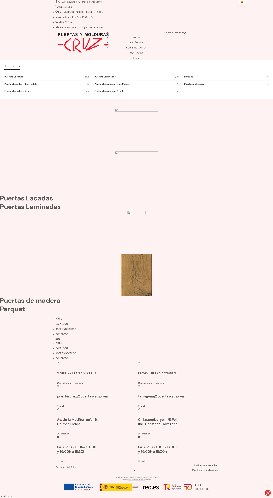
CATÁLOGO (61, 323)
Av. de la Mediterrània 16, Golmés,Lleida (77, 421)
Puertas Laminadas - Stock (136, 91)
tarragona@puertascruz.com (161, 396)
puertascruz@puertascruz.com (82, 396)
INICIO (58, 318)
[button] (136, 339)
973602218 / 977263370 (76, 373)
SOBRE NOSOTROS (65, 329)
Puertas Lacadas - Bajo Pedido (46, 83)
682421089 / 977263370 (157, 373)
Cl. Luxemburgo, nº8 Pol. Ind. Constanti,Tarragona (158, 421)
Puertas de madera (30, 300)
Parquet (226, 76)
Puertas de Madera (226, 83)
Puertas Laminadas (136, 76)
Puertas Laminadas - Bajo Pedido (136, 83)
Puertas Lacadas (46, 76)
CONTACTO (61, 334)
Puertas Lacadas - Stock (46, 91)
